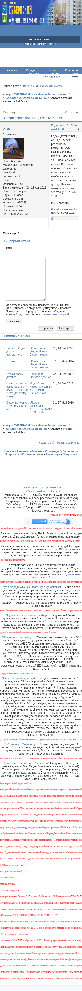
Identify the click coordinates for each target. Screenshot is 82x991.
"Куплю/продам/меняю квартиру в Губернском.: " (33, 587)
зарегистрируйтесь (52, 85)
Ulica (6, 128)
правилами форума (55, 314)
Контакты (71, 70)
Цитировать (75, 226)
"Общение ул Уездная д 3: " (22, 744)
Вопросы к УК (14, 454)
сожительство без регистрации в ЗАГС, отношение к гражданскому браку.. (17, 390)
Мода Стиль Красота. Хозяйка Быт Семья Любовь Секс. (41, 388)
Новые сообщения (29, 451)
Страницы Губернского (61, 451)
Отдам (10, 361)
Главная (11, 70)
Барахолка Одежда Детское (26, 97)
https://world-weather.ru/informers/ (41, 491)
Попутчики (70, 454)
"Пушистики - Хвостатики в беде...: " (29, 615)
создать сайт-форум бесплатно (59, 442)
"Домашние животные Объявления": (27, 763)
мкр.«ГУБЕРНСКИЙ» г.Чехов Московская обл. (39, 94)
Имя (9, 248)
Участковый (34, 454)
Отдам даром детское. (15, 375)
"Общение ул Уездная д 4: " (19, 637)
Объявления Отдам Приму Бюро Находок (39, 351)
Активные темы (39, 39)
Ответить (72, 112)
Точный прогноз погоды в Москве (41, 487)
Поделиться (58, 125)
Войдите (28, 85)
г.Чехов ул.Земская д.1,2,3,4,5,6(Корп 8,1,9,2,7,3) (41, 407)
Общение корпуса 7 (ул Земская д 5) (17, 405)
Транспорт (53, 454)
